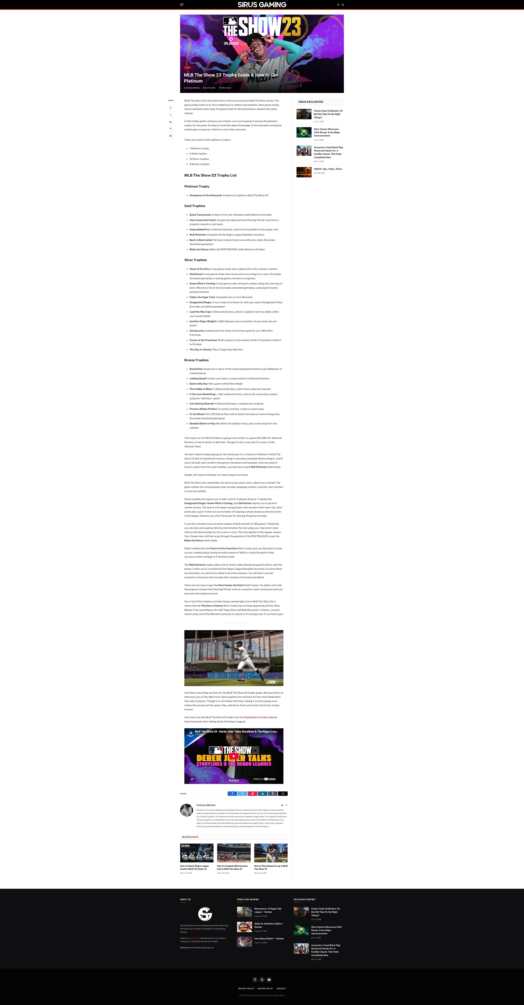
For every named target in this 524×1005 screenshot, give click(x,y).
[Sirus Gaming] (262, 4)
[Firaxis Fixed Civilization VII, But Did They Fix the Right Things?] (304, 114)
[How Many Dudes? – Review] (244, 942)
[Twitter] (170, 114)
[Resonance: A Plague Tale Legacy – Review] (244, 912)
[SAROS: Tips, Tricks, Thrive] (304, 172)
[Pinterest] (170, 128)
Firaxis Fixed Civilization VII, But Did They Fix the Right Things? (328, 114)
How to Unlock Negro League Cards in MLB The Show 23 (194, 867)
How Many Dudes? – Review (269, 938)
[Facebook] (170, 108)
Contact (281, 989)
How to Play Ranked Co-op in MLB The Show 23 (271, 867)
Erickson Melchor (193, 88)
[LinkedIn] (170, 121)
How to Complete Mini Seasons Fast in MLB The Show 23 (232, 867)
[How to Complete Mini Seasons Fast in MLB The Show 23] (234, 853)
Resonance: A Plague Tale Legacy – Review (267, 910)
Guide (187, 67)
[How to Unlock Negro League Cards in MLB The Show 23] (197, 853)
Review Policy (265, 989)
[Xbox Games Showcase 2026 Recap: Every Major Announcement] (304, 132)
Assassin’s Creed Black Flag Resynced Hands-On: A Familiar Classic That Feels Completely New (328, 152)
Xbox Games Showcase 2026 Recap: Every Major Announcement (327, 132)
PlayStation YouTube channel (260, 717)
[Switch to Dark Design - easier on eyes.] (338, 5)
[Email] (170, 135)
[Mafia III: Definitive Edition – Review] (244, 927)
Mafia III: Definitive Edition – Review (269, 925)
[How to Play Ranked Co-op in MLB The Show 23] (271, 853)
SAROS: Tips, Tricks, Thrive (328, 169)
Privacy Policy (246, 989)
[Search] (342, 5)
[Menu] (182, 5)
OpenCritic (194, 938)
